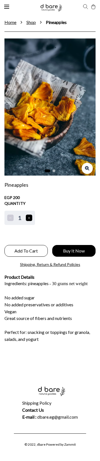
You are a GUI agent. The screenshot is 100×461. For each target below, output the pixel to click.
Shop (31, 22)
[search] (85, 7)
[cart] (93, 7)
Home (10, 22)
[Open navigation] (7, 7)
